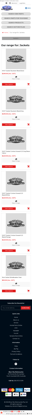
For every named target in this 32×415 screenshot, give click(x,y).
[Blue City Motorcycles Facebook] (6, 3)
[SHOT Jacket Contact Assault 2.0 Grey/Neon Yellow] (16, 139)
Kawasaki (16, 330)
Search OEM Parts (16, 14)
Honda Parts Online (16, 325)
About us (16, 320)
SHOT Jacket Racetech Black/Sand (13, 71)
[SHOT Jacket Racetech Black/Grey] (16, 99)
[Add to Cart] (27, 84)
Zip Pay (16, 349)
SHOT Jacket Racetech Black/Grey (13, 111)
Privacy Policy (16, 351)
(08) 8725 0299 (18, 380)
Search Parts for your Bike (16, 18)
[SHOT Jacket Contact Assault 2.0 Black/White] (16, 181)
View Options (9, 84)
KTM (16, 328)
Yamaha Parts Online (16, 336)
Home (6, 32)
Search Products (16, 23)
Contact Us (16, 338)
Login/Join (22, 3)
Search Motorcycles (16, 27)
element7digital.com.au (19, 406)
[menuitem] (13, 3)
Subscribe (25, 308)
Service (16, 322)
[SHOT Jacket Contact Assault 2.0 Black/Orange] (16, 223)
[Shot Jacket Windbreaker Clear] (16, 265)
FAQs (16, 346)
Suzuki (16, 333)
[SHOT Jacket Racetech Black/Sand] (16, 59)
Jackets (15, 38)
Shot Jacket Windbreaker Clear (12, 277)
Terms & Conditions (16, 354)
